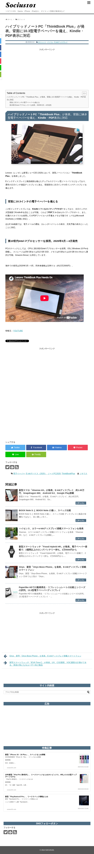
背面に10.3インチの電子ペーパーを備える (25, 102)
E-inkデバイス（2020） (36, 474)
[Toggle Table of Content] (83, 93)
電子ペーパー (19, 474)
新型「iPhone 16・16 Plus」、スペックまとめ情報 (25, 755)
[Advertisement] (47, 68)
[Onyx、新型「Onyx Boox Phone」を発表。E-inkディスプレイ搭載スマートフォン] (11, 572)
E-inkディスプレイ (61, 42)
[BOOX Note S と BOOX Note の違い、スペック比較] (11, 515)
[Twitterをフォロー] (7, 467)
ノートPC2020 (54, 474)
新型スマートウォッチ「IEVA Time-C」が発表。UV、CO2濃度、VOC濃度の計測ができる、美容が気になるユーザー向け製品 (48, 663)
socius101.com (11, 767)
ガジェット (42, 42)
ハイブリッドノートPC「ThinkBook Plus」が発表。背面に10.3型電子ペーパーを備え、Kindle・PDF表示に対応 (46, 98)
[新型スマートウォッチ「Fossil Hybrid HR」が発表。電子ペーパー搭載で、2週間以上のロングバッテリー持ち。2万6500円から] (11, 552)
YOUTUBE (18, 331)
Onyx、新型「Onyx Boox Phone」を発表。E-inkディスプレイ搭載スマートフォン (45, 656)
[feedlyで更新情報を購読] (12, 467)
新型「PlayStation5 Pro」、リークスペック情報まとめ (26, 797)
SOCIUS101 (49, 850)
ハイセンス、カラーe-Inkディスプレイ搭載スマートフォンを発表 (51, 528)
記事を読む (80, 503)
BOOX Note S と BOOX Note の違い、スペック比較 (45, 510)
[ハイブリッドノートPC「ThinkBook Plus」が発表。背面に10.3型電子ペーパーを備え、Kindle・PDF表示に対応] (57, 447)
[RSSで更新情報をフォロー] (17, 467)
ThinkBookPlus (68, 474)
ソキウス (83, 474)
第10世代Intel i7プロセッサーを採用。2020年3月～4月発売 (30, 105)
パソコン (50, 42)
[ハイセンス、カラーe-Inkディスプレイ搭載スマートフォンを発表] (11, 533)
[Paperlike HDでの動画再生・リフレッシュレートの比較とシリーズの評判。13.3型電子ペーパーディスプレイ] (11, 592)
